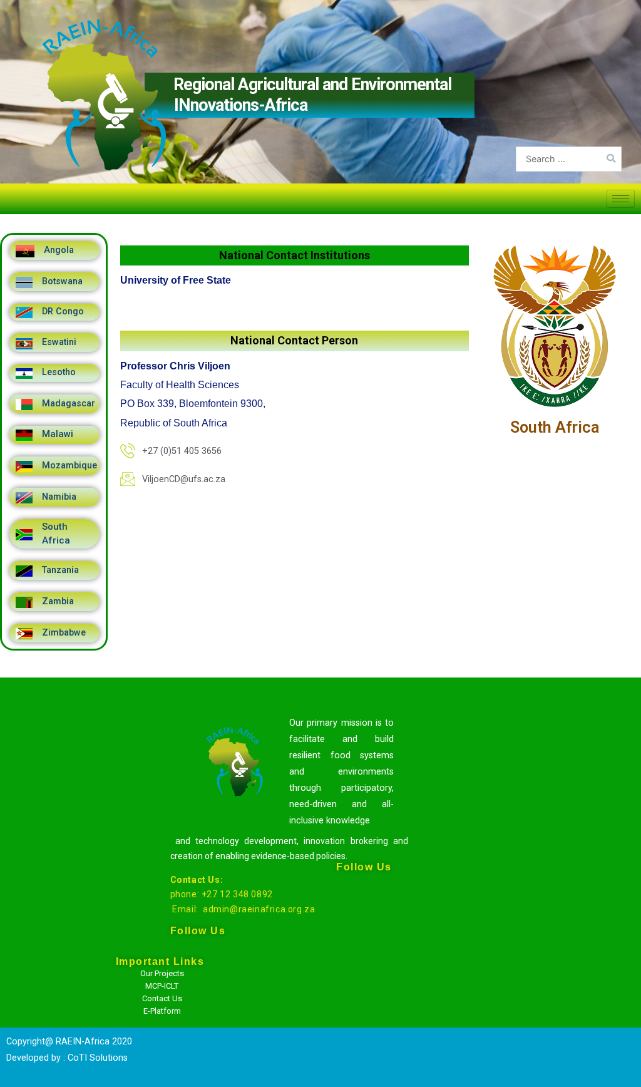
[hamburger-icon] (621, 199)
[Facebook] (368, 929)
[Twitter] (368, 960)
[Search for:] (568, 159)
